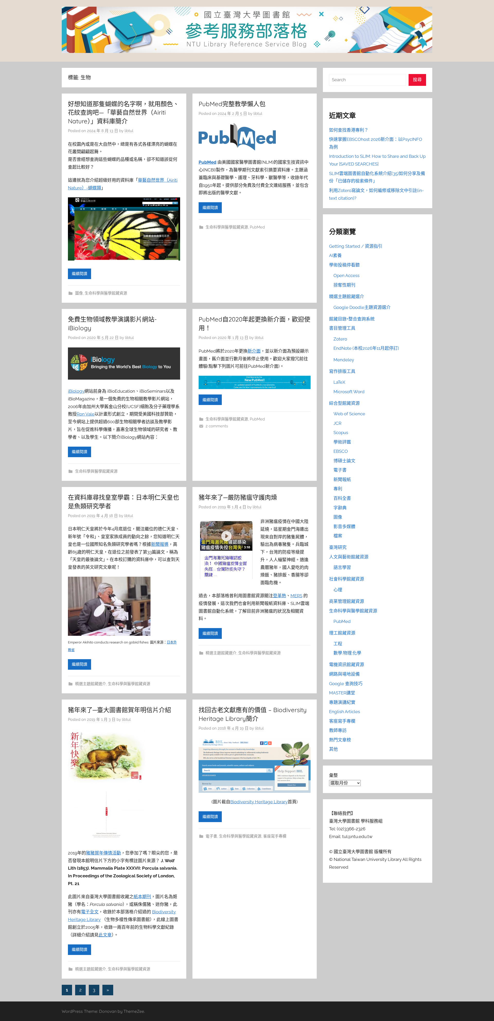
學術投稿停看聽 (344, 265)
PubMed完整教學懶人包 (232, 104)
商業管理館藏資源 (346, 601)
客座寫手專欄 (274, 836)
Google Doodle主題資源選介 (362, 307)
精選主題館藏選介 (90, 684)
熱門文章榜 (340, 739)
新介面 (254, 351)
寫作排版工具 (342, 371)
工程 (337, 643)
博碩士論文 (344, 460)
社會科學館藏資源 (346, 579)
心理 (337, 589)
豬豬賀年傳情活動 (103, 853)
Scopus (340, 432)
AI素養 (335, 255)
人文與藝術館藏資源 (348, 556)
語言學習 (342, 567)
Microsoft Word (349, 391)
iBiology (76, 391)
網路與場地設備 (344, 674)
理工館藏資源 (342, 633)
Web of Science (349, 413)
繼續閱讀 (79, 273)
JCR (337, 423)
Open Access (346, 275)
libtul (129, 130)
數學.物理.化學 (347, 653)
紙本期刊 (142, 896)
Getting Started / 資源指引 (355, 246)
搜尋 (417, 79)
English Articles (344, 711)
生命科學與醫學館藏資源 (106, 293)
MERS (296, 595)
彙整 (333, 775)
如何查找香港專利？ (348, 130)
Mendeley (343, 359)
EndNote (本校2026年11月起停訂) (366, 348)
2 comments (217, 426)
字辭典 (340, 507)
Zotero (340, 339)
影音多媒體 (344, 526)
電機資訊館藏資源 (346, 664)
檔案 (337, 535)
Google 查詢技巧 (346, 683)
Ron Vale (85, 414)
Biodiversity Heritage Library (259, 801)
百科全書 (342, 498)
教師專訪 (338, 730)
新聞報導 (160, 544)
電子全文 (90, 911)
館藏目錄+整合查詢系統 (352, 318)
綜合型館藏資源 (344, 403)
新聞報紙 (342, 479)
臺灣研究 (338, 547)
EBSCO (340, 451)
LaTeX (339, 382)
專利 (337, 488)
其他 (333, 749)
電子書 (211, 836)
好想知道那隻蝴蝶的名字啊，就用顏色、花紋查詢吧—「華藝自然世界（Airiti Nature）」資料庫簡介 (123, 112)
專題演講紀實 (342, 702)
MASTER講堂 (342, 692)
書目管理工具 (342, 328)
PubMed (207, 162)
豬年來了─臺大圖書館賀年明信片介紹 (119, 710)
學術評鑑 (342, 442)
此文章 (105, 934)
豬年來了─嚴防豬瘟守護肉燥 (238, 497)
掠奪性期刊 (344, 285)
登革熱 (279, 595)
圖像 (79, 293)
